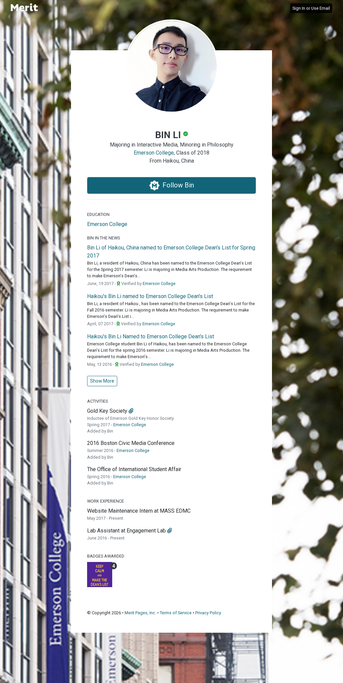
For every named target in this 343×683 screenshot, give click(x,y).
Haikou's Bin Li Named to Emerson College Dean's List (150, 336)
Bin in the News (103, 237)
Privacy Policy (208, 612)
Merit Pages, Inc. (140, 612)
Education (98, 214)
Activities (97, 401)
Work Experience (105, 501)
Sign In (298, 8)
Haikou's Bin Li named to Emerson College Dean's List (150, 296)
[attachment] (131, 411)
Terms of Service (176, 612)
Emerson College (154, 153)
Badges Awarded (105, 556)
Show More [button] (102, 381)
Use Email (320, 8)
